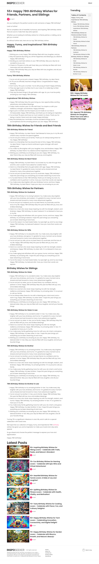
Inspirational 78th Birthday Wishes (80, 29)
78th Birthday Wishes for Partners (79, 47)
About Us (47, 551)
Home (46, 549)
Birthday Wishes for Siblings (80, 57)
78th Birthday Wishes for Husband (80, 51)
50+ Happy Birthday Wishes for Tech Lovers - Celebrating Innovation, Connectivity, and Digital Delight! (45, 520)
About (90, 3)
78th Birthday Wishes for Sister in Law (80, 64)
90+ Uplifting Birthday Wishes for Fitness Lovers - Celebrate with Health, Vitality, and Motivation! (46, 492)
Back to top (89, 550)
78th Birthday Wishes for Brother (80, 68)
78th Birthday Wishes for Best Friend (81, 42)
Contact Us (48, 553)
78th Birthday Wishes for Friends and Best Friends (79, 34)
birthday (56, 425)
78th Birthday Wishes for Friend (80, 38)
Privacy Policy (49, 554)
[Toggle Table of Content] (88, 15)
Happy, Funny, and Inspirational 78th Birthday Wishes (79, 20)
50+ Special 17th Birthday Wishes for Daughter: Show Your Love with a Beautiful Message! (80, 115)
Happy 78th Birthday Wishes (81, 24)
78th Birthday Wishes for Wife (81, 54)
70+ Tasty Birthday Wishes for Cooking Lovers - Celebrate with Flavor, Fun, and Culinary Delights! (46, 506)
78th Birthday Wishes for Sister (80, 60)
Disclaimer (48, 556)
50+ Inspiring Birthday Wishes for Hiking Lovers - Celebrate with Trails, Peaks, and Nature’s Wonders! (45, 449)
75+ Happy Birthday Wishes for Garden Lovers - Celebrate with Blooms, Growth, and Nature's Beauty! (46, 534)
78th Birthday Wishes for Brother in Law (80, 73)
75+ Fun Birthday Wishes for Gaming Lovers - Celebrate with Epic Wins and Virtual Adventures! (45, 463)
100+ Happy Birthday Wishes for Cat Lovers (79, 94)
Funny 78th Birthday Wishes (81, 26)
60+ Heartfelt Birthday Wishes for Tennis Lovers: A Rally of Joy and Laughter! (43, 478)
